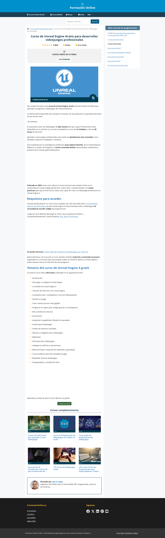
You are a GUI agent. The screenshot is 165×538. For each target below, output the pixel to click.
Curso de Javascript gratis (115, 57)
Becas (70, 15)
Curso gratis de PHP (113, 61)
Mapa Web (31, 521)
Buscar (95, 21)
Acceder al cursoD (64, 403)
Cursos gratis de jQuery (116, 39)
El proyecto (31, 511)
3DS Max (63, 216)
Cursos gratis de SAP (114, 48)
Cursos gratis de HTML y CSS (117, 35)
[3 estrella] (47, 45)
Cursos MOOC (57, 15)
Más (89, 15)
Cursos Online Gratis (36, 15)
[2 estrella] (45, 45)
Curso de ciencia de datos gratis (117, 65)
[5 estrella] (51, 45)
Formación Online (82, 8)
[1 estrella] (43, 45)
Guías (82, 15)
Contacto (30, 514)
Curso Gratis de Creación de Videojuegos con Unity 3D (66, 252)
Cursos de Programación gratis (41, 29)
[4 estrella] (49, 45)
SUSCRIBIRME (64, 59)
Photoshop (73, 216)
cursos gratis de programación (125, 33)
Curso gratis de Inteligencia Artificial (119, 52)
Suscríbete (31, 518)
